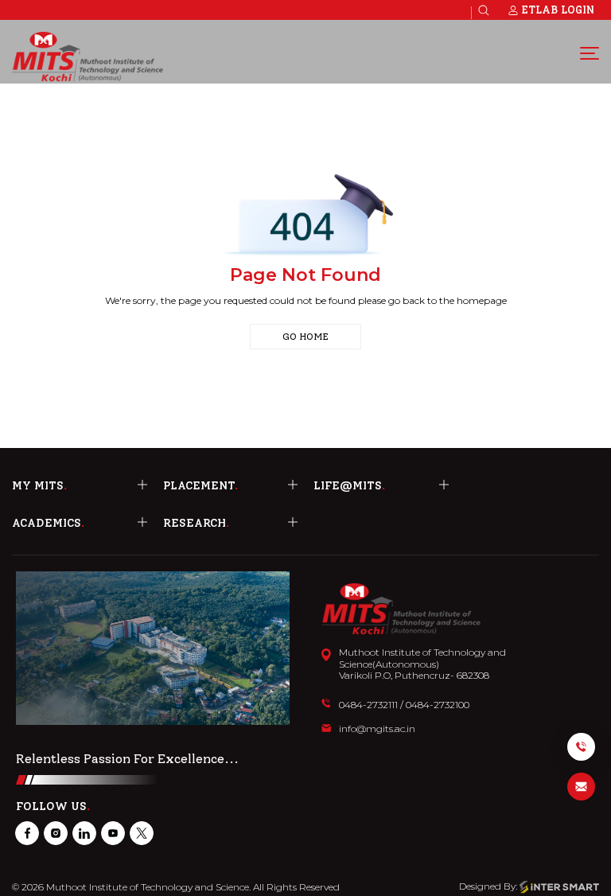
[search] (483, 10)
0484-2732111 (368, 705)
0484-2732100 (437, 705)
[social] (27, 833)
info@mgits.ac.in (377, 728)
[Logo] (87, 57)
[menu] (589, 52)
